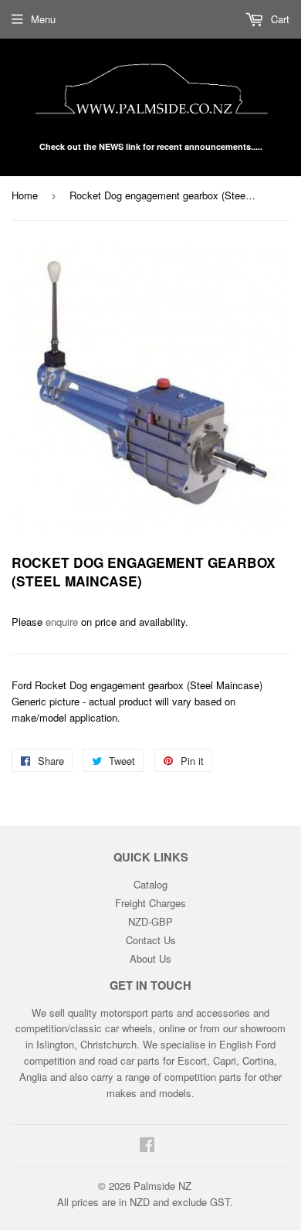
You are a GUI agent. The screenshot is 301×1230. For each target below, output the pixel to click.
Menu (43, 19)
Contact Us (151, 940)
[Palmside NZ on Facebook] (147, 1146)
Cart (278, 19)
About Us (150, 958)
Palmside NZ (162, 1185)
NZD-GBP (150, 921)
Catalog (150, 884)
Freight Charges (150, 902)
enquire (62, 621)
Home (25, 195)
